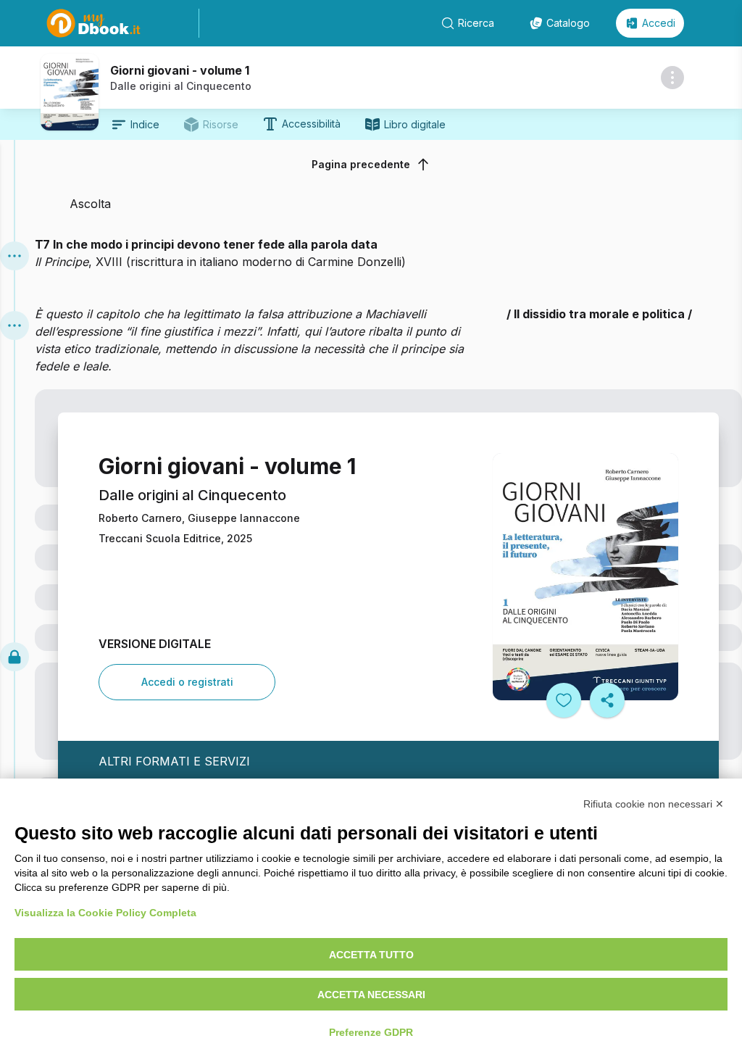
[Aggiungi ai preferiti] (563, 700)
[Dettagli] (672, 77)
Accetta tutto (371, 954)
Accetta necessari (371, 994)
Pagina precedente (361, 164)
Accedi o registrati (187, 682)
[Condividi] (607, 700)
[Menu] (14, 255)
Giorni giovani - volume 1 (179, 70)
